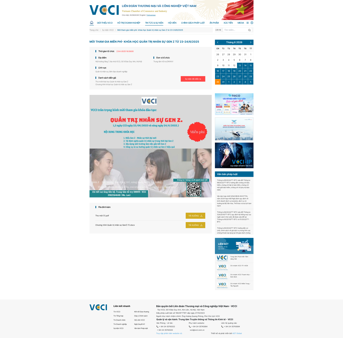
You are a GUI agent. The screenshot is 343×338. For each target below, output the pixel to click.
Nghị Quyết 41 (139, 324)
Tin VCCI (116, 312)
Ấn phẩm (214, 23)
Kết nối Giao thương (141, 312)
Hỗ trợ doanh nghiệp (128, 23)
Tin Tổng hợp (118, 316)
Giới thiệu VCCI (104, 23)
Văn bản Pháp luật (141, 328)
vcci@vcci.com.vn (197, 330)
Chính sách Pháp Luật (193, 23)
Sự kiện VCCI (108, 30)
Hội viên (172, 23)
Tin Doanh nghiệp (120, 324)
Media (241, 23)
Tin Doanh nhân (119, 320)
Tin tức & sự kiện (154, 23)
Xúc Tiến (228, 23)
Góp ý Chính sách (141, 316)
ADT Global (237, 333)
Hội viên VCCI (139, 320)
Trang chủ (94, 30)
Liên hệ (218, 30)
